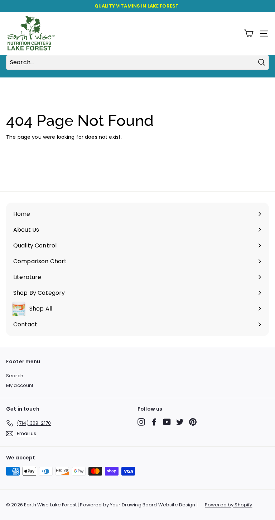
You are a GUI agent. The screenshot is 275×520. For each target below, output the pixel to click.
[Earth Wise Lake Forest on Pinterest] (193, 422)
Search (14, 375)
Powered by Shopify (228, 504)
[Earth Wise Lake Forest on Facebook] (154, 422)
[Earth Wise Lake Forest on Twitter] (180, 422)
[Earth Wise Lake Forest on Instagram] (141, 422)
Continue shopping (30, 148)
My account (19, 385)
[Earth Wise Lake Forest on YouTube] (167, 422)
